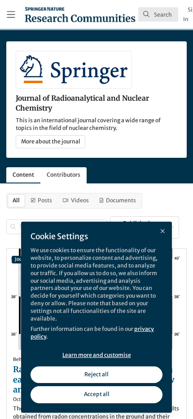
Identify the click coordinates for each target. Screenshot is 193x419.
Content (23, 174)
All (16, 200)
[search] (158, 14)
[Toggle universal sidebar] (11, 15)
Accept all (97, 394)
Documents (121, 200)
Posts (45, 200)
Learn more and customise (96, 355)
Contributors (63, 174)
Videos (80, 200)
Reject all (96, 374)
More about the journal (50, 141)
